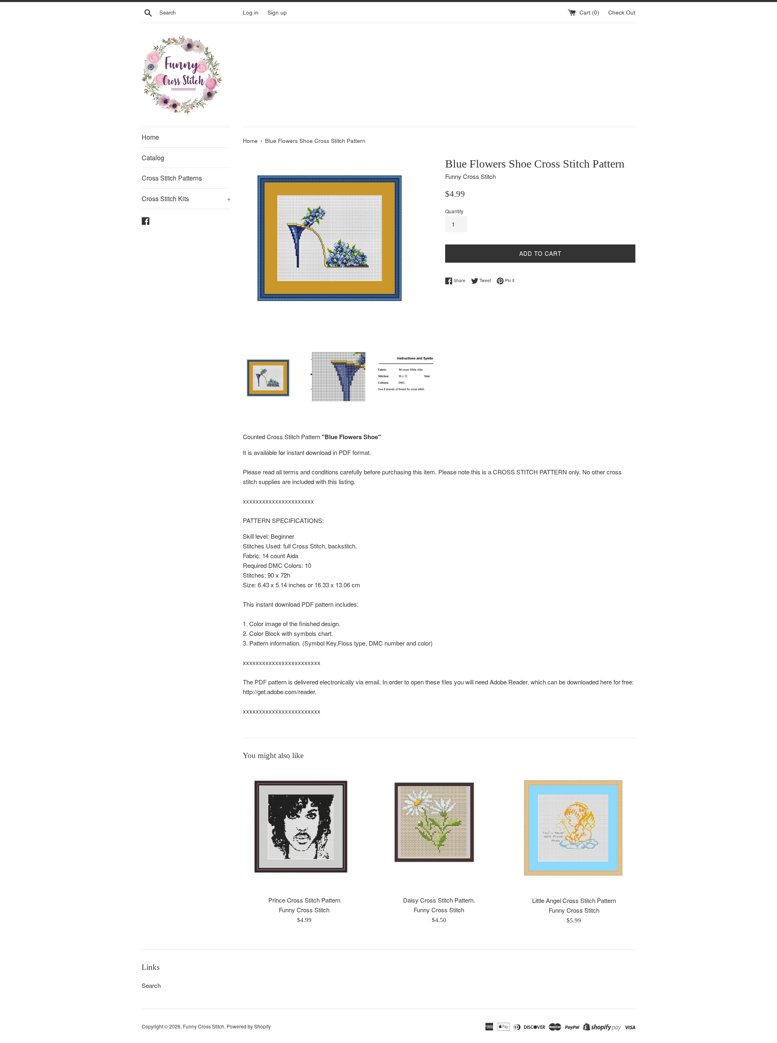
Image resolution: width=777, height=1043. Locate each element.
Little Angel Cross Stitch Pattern (574, 900)
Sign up (277, 12)
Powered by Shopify (249, 1026)
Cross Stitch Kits (186, 198)
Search (151, 985)
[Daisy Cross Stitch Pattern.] (439, 830)
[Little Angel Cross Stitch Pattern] (574, 830)
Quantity (454, 211)
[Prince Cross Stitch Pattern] (304, 830)
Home (150, 137)
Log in (251, 12)
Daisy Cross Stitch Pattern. (439, 900)
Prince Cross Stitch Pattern (304, 900)
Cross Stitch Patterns (172, 178)
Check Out (621, 12)
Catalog (153, 157)
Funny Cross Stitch (203, 1026)
